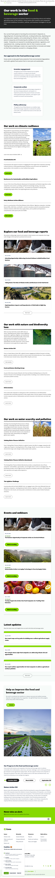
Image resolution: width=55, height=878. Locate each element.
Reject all (19, 873)
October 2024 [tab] (12, 780)
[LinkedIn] (48, 866)
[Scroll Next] (49, 784)
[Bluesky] (50, 866)
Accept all (6, 873)
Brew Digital (31, 871)
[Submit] (48, 819)
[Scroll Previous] (46, 784)
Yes (34, 2)
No (35, 2)
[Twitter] (46, 866)
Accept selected (13, 873)
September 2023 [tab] (47, 780)
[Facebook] (43, 866)
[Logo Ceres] (27, 829)
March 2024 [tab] (29, 780)
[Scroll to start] (5, 780)
